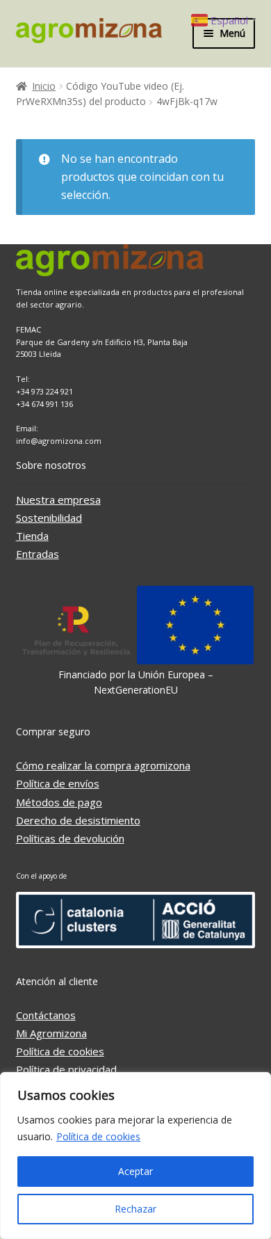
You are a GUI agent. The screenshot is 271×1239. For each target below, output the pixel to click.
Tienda (32, 536)
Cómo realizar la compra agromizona (103, 765)
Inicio (44, 86)
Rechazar (135, 1208)
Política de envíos (57, 783)
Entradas (37, 554)
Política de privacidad (66, 1069)
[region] (135, 1155)
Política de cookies (98, 1136)
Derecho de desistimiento (78, 820)
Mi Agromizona (51, 1033)
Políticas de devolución (70, 838)
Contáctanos (46, 1015)
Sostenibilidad (49, 518)
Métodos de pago (59, 802)
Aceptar (135, 1171)
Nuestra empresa (58, 499)
